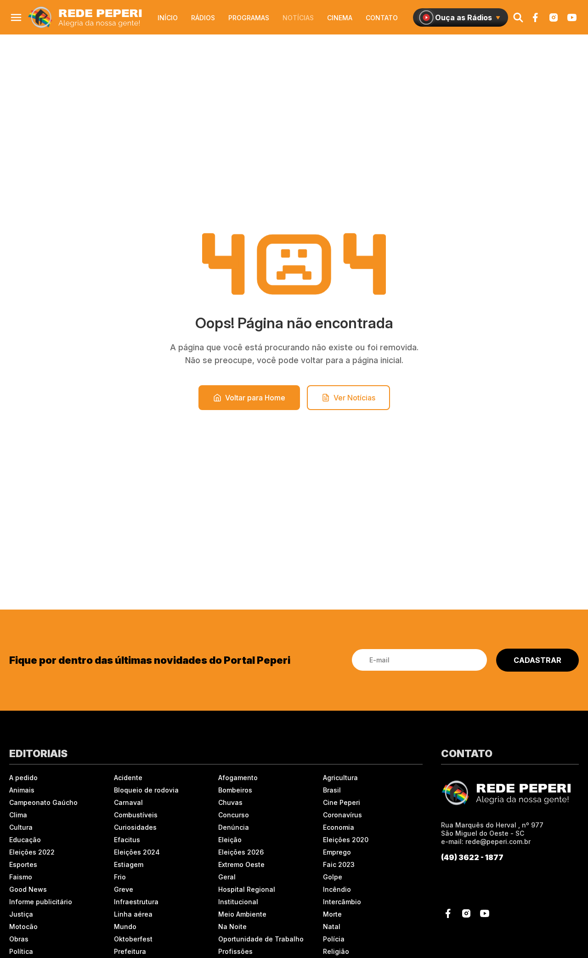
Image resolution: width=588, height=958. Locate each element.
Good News (28, 889)
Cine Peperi (341, 802)
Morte (332, 914)
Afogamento (238, 777)
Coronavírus (342, 815)
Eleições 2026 (241, 852)
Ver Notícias (354, 397)
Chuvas (230, 802)
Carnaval (128, 802)
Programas (248, 18)
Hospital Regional (246, 889)
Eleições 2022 (32, 852)
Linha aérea (133, 914)
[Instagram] (553, 17)
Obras (18, 939)
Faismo (20, 877)
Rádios (203, 18)
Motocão (23, 926)
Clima (18, 815)
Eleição (230, 840)
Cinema (339, 18)
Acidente (128, 777)
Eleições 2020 (345, 840)
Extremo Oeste (241, 864)
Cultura (21, 827)
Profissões (235, 951)
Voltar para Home (255, 397)
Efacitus (127, 840)
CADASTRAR (537, 660)
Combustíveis (136, 815)
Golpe (332, 877)
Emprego (337, 852)
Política (21, 951)
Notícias (298, 18)
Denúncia (233, 827)
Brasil (332, 790)
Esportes (23, 864)
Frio (120, 877)
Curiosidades (135, 827)
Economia (338, 827)
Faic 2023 (339, 864)
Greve (123, 889)
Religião (336, 951)
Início (168, 18)
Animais (21, 790)
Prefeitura (130, 951)
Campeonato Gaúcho (43, 802)
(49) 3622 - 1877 (472, 857)
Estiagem (128, 864)
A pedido (23, 777)
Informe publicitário (40, 902)
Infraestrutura (136, 902)
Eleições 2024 (137, 852)
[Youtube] (571, 17)
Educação (25, 840)
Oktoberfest (133, 939)
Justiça (21, 914)
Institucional (238, 902)
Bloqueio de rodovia (146, 790)
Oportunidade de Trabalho (261, 939)
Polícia (334, 939)
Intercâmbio (342, 902)
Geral (227, 877)
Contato (382, 18)
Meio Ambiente (242, 914)
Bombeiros (235, 790)
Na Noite (232, 926)
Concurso (233, 815)
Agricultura (340, 777)
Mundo (125, 926)
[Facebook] (535, 17)
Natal (331, 926)
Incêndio (337, 889)
